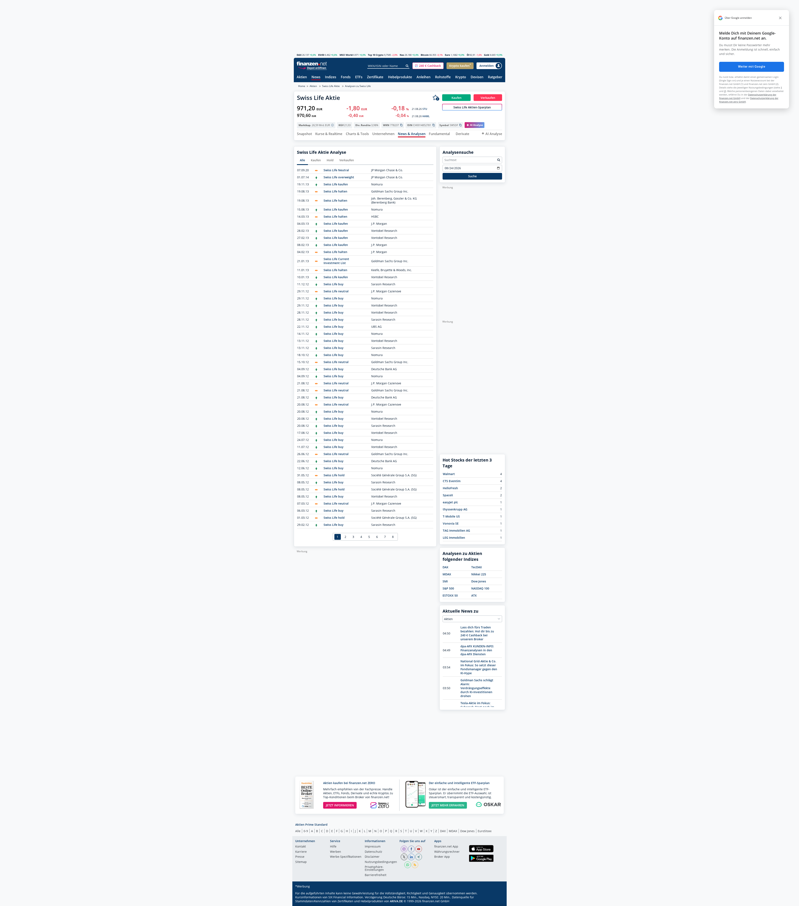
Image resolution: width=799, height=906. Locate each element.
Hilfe (333, 846)
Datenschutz (373, 852)
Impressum (373, 846)
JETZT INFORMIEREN (340, 805)
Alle (302, 160)
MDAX (447, 574)
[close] (780, 17)
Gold (486, 55)
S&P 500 (448, 588)
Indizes (330, 77)
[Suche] (407, 66)
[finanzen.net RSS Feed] (415, 864)
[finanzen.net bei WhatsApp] (407, 864)
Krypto (460, 77)
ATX (474, 595)
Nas (402, 55)
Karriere (301, 852)
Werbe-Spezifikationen (345, 857)
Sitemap (301, 862)
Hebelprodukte (400, 77)
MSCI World (346, 55)
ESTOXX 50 (450, 595)
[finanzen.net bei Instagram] (404, 849)
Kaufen (316, 160)
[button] (428, 65)
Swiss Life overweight (339, 177)
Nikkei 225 (478, 574)
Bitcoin (425, 55)
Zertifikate (375, 77)
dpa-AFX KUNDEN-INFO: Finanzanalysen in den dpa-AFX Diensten (477, 650)
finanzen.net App (446, 846)
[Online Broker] (312, 68)
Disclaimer (372, 857)
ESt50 (321, 55)
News (315, 77)
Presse (299, 857)
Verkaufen (346, 160)
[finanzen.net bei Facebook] (411, 849)
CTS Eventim (451, 481)
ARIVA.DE (396, 901)
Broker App (442, 857)
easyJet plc (450, 502)
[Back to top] (497, 901)
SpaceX (448, 495)
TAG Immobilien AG (456, 530)
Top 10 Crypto (375, 55)
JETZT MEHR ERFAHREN (448, 805)
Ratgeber (495, 77)
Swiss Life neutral (336, 291)
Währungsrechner (447, 852)
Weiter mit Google (751, 66)
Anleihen (424, 77)
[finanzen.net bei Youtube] (418, 849)
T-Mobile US (451, 516)
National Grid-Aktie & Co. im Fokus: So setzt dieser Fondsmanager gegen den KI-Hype (478, 667)
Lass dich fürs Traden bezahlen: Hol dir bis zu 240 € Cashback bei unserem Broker (477, 633)
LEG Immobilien (454, 538)
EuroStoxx (484, 831)
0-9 (306, 831)
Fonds (346, 77)
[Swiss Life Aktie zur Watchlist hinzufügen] (436, 97)
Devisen (477, 77)
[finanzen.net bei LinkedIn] (411, 857)
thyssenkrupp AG (455, 509)
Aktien (302, 77)
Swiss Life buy (334, 284)
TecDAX (476, 567)
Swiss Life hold (334, 475)
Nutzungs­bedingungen (381, 862)
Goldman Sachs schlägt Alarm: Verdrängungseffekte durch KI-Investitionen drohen (476, 688)
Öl (468, 55)
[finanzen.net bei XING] (418, 857)
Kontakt (300, 846)
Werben (335, 852)
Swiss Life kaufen (336, 184)
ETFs (358, 77)
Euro (447, 55)
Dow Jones (478, 581)
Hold (330, 160)
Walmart (449, 474)
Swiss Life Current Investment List (336, 261)
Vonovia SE (451, 523)
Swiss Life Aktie (331, 86)
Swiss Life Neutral (336, 170)
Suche (472, 176)
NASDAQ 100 (480, 588)
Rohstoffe (443, 77)
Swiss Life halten (335, 191)
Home (301, 86)
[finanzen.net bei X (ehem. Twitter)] (404, 857)
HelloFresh (450, 488)
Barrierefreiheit (375, 875)
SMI (445, 581)
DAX (299, 55)
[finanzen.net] (312, 64)
